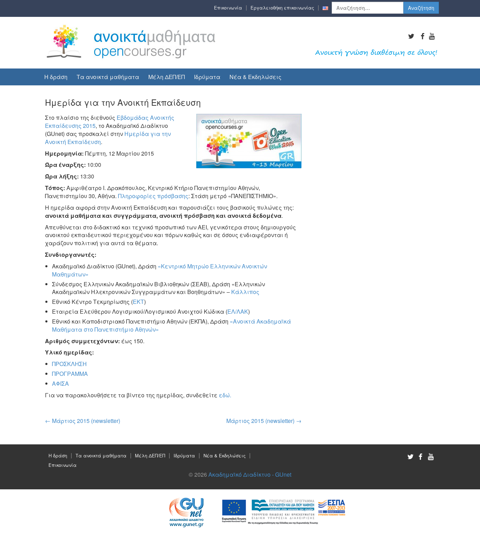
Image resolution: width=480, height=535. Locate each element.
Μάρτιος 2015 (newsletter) (82, 421)
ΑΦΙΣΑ (60, 383)
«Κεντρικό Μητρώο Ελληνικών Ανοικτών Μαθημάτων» (159, 270)
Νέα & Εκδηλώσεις (255, 77)
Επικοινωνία (228, 7)
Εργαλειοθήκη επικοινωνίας (282, 7)
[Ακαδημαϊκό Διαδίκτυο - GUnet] (132, 42)
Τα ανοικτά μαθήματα (108, 77)
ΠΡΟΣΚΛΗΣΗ (69, 364)
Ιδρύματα (207, 77)
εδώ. (225, 395)
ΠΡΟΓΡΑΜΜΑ (70, 374)
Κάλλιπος (244, 292)
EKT (138, 302)
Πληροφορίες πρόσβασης (153, 196)
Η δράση (55, 77)
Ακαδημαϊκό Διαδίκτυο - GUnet (249, 474)
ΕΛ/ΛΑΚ (237, 311)
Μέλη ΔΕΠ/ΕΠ (166, 77)
